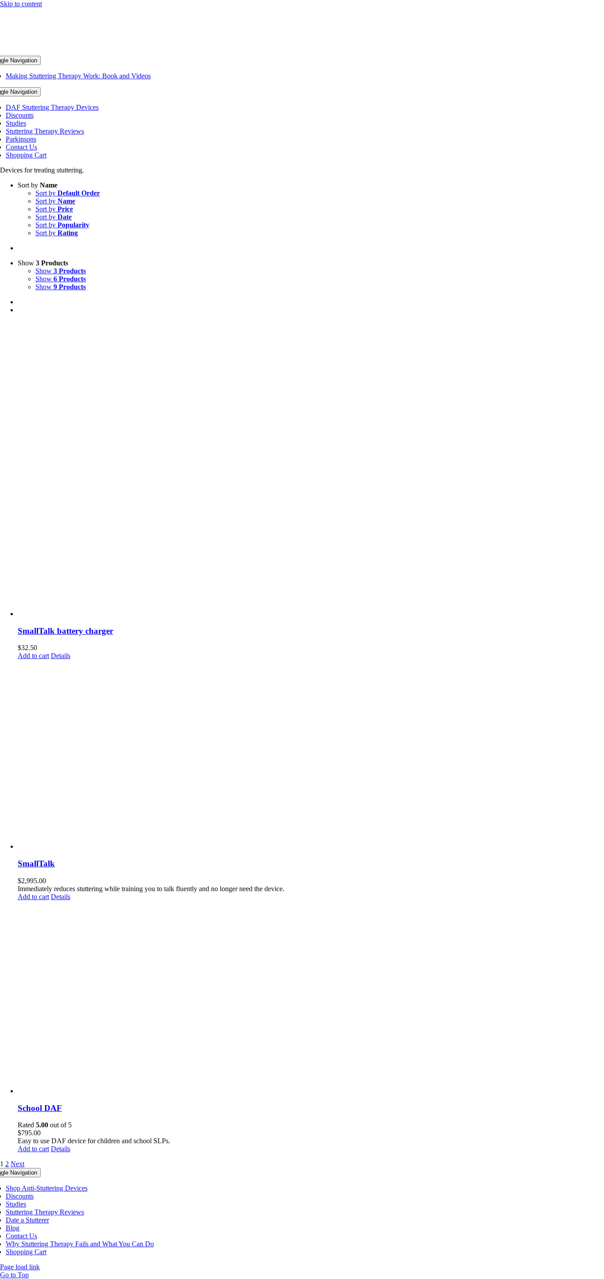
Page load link (20, 1267)
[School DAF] (311, 998)
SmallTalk (36, 863)
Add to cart (33, 655)
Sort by (67, 193)
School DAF (40, 1108)
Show (60, 271)
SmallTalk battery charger (65, 631)
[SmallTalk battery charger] (311, 469)
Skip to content (21, 4)
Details (60, 655)
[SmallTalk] (311, 755)
